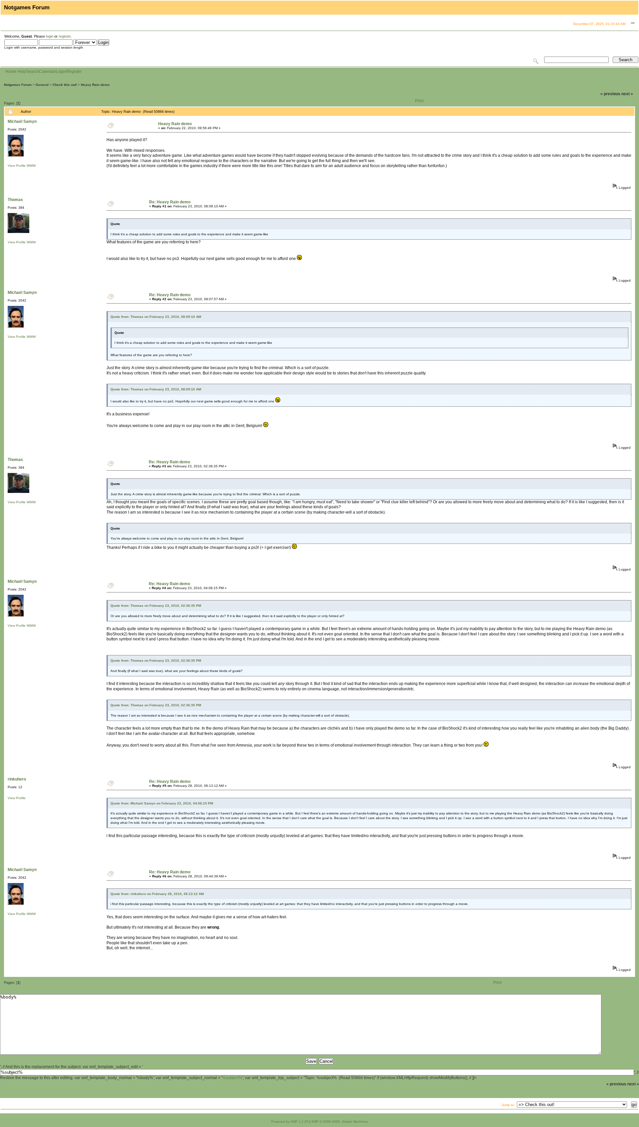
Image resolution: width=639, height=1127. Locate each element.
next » (627, 94)
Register (74, 71)
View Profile (17, 165)
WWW (31, 165)
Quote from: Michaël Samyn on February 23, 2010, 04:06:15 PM (161, 803)
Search (32, 71)
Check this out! (65, 85)
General (42, 85)
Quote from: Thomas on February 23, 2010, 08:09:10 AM (155, 317)
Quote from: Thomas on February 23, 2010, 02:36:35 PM (155, 605)
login (49, 36)
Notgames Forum (18, 85)
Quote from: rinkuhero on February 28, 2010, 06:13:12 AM (157, 894)
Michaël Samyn (22, 121)
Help (21, 71)
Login (61, 71)
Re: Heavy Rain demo (169, 202)
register (65, 36)
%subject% (232, 1077)
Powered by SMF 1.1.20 (290, 1121)
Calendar (47, 71)
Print (419, 101)
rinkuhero (17, 779)
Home (10, 71)
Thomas (15, 199)
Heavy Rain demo (95, 85)
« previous (610, 94)
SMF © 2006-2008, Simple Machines (340, 1121)
